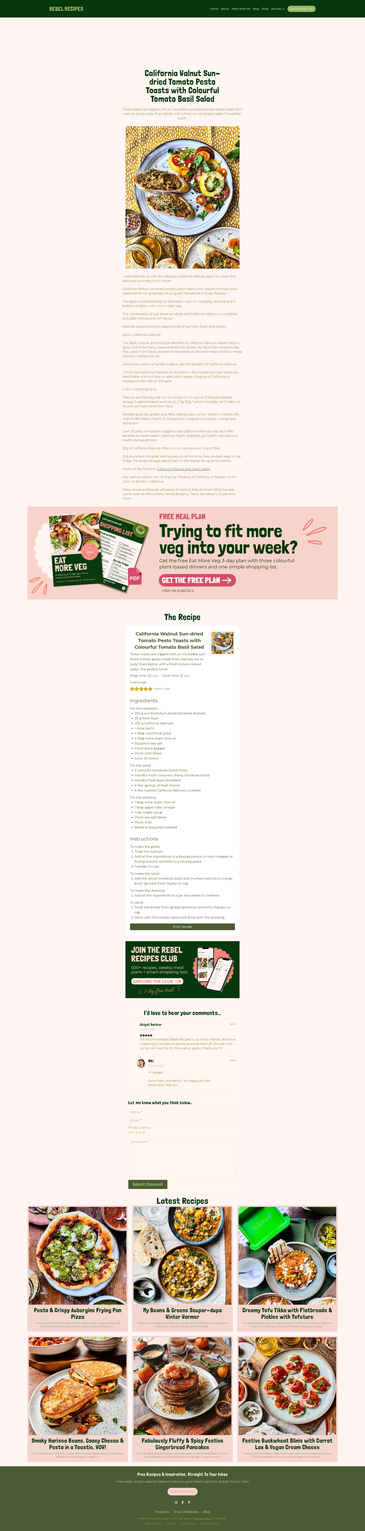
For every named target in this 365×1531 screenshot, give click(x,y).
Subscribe (200, 789)
